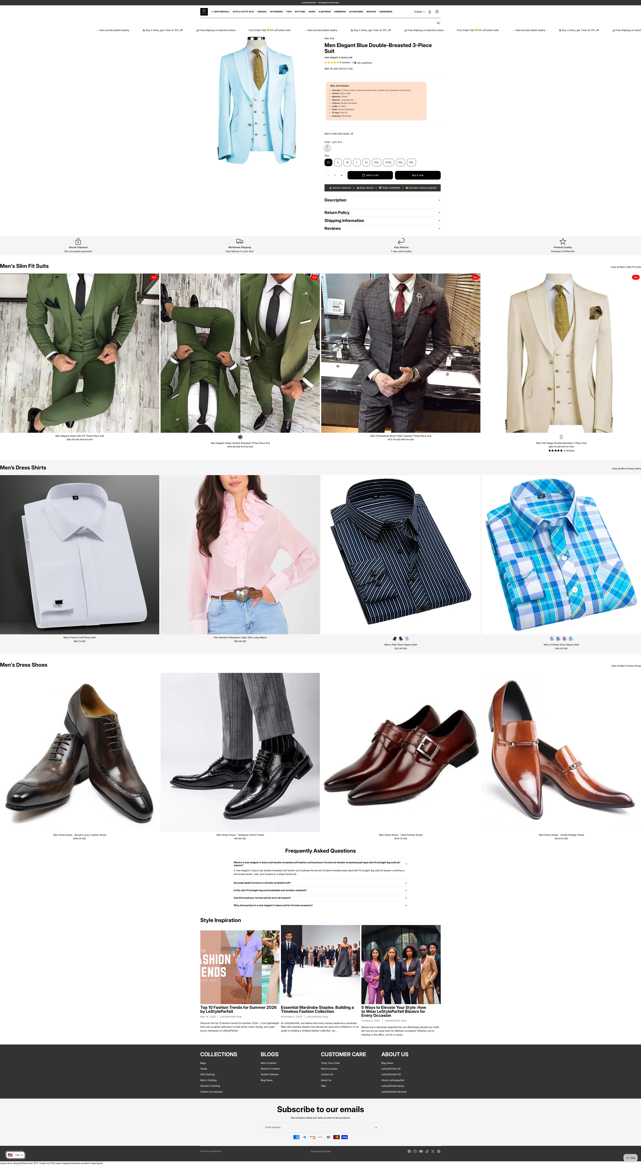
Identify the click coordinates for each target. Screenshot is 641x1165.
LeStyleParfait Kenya (392, 1085)
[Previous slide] (5, 353)
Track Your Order (330, 1063)
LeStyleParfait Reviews (393, 1091)
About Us (326, 1080)
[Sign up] (375, 1127)
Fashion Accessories (211, 1091)
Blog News (266, 1080)
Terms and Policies (320, 1151)
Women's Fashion (270, 1068)
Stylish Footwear (270, 1074)
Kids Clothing (207, 1074)
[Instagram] (415, 1151)
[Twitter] (433, 1151)
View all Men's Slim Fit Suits (626, 267)
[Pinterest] (439, 1151)
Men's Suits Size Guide (337, 133)
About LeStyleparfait (392, 1080)
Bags (203, 1063)
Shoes (203, 1068)
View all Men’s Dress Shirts (626, 468)
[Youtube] (421, 1151)
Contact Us (327, 1074)
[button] (332, 62)
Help (323, 1085)
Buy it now (417, 175)
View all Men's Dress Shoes (626, 665)
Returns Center (329, 1068)
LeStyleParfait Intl (391, 1074)
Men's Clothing (208, 1080)
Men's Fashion (268, 1063)
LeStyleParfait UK (391, 1068)
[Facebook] (409, 1151)
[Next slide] (154, 353)
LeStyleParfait (215, 1151)
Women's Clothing (210, 1085)
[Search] (438, 23)
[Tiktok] (427, 1151)
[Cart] (437, 11)
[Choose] (154, 428)
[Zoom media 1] (258, 99)
